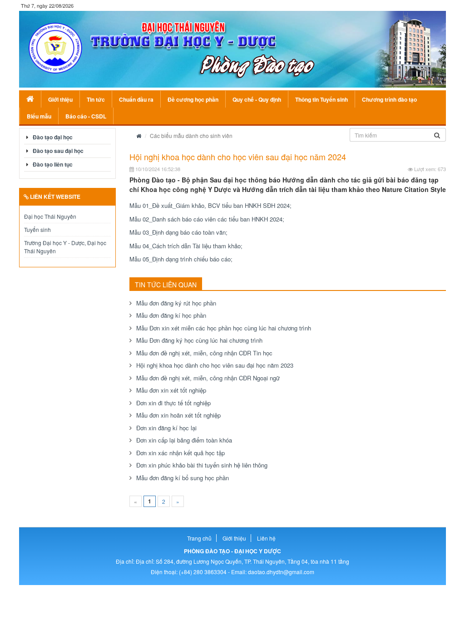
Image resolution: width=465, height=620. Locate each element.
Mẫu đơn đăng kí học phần (171, 315)
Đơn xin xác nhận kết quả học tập (180, 452)
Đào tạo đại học (53, 137)
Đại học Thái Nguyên (50, 216)
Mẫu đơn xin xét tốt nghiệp (171, 390)
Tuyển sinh (37, 229)
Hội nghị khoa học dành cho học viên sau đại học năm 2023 (214, 365)
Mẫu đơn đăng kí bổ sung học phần (182, 477)
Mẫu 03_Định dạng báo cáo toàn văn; (178, 232)
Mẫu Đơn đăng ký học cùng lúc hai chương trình (199, 340)
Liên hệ (266, 538)
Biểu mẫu (39, 116)
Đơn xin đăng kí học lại (166, 427)
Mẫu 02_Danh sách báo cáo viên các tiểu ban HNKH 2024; (206, 219)
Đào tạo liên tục (53, 164)
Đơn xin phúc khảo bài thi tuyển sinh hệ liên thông (201, 465)
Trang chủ (199, 538)
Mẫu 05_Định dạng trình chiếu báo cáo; (180, 259)
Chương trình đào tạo (389, 99)
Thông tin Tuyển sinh (321, 99)
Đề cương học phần (193, 99)
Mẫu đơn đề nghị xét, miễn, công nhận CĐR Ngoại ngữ (208, 378)
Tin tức (96, 99)
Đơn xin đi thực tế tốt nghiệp (173, 403)
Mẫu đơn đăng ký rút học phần (176, 303)
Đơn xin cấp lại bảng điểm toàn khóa (184, 440)
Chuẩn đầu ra (136, 99)
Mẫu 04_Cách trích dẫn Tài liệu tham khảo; (185, 245)
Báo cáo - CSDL (85, 116)
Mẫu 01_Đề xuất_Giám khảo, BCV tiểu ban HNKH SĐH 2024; (210, 205)
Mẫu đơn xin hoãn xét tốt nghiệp (178, 415)
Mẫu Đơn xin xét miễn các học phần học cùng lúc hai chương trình (223, 328)
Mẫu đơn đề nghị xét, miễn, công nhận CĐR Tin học (204, 353)
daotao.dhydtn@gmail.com (281, 572)
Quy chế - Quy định (256, 99)
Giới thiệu (60, 99)
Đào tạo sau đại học (58, 151)
